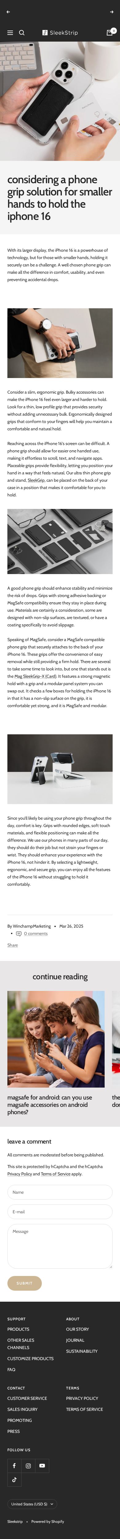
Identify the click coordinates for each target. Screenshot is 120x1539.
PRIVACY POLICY (82, 1391)
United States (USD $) (29, 1496)
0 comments (36, 926)
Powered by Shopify (47, 1514)
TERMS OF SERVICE (84, 1402)
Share (12, 937)
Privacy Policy (19, 1166)
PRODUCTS (18, 1322)
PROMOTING (19, 1413)
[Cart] (109, 25)
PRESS (13, 1424)
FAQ (11, 1362)
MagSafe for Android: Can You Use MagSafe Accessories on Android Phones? (49, 1097)
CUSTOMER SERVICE (27, 1391)
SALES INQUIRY (22, 1402)
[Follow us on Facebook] (14, 1458)
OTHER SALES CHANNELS (20, 1336)
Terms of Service (55, 1166)
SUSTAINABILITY (82, 1344)
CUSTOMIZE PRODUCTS (30, 1351)
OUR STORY (77, 1322)
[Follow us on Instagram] (28, 1458)
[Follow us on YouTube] (42, 1458)
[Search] (22, 25)
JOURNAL (75, 1333)
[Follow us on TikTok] (14, 1472)
